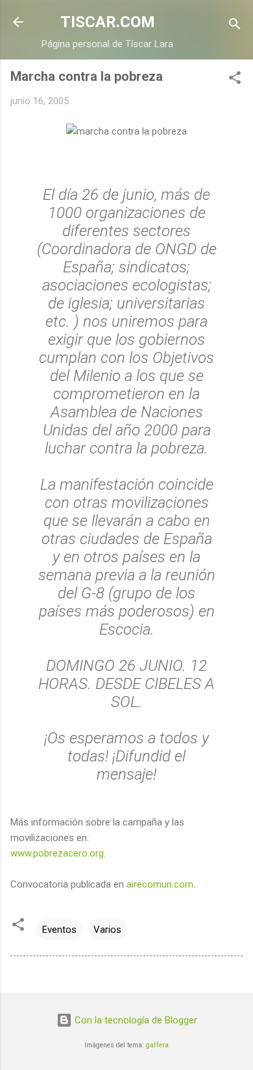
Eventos (59, 929)
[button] (235, 80)
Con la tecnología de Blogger (134, 1020)
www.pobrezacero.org (57, 853)
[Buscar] (235, 26)
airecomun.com (159, 884)
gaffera (157, 1045)
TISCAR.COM (107, 22)
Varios (107, 929)
